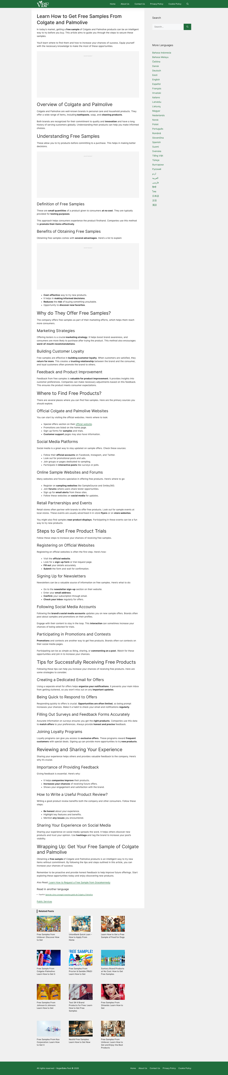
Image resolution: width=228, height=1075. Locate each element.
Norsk (155, 120)
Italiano (156, 97)
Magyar (156, 111)
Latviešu (156, 102)
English (156, 79)
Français (156, 88)
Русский (156, 169)
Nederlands (158, 115)
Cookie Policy (174, 4)
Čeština (156, 61)
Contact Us (140, 4)
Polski (155, 124)
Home (112, 4)
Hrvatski (156, 93)
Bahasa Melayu (160, 57)
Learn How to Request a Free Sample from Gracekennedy (79, 882)
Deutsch (156, 70)
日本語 (155, 196)
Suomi (155, 146)
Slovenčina (158, 137)
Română (156, 133)
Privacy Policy (156, 4)
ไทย (154, 191)
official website (84, 424)
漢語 (154, 205)
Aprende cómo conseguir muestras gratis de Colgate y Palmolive (69, 894)
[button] (187, 4)
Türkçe (155, 160)
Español (156, 84)
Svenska (156, 151)
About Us (125, 4)
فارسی (155, 182)
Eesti (154, 75)
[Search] (187, 27)
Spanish (156, 142)
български (158, 164)
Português (157, 128)
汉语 (154, 200)
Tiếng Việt (157, 155)
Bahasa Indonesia (161, 52)
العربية (155, 178)
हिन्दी (154, 187)
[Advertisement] (88, 75)
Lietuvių (156, 106)
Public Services (44, 901)
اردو (154, 173)
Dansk (155, 66)
